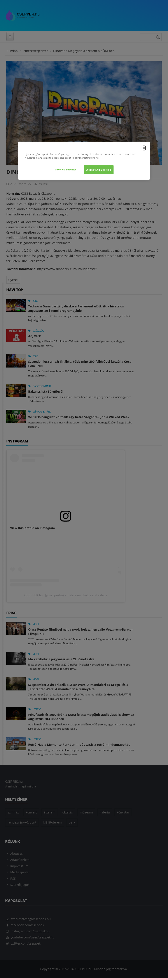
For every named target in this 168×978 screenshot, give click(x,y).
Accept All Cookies (98, 169)
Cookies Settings (66, 169)
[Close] (144, 148)
